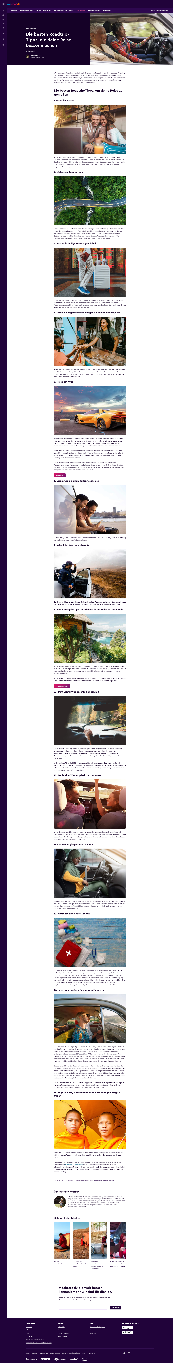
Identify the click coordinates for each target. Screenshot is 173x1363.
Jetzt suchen (60, 475)
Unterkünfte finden (62, 686)
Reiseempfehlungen (26, 10)
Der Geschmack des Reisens (63, 10)
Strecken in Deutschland (74, 1164)
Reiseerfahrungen (94, 10)
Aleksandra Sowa (36, 55)
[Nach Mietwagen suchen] (3, 19)
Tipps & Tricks (80, 10)
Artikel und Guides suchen (159, 10)
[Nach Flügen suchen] (3, 11)
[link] (124, 1353)
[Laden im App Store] (127, 1332)
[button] (3, 39)
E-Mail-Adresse (63, 1304)
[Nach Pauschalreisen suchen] (3, 24)
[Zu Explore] (3, 33)
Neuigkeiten (107, 10)
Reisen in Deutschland (43, 10)
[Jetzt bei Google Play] (127, 1327)
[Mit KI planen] (3, 28)
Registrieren (116, 1307)
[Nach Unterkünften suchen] (3, 15)
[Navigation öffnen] (3, 4)
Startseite (14, 10)
